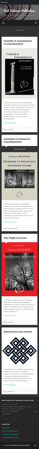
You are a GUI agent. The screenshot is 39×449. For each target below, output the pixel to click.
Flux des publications (10, 431)
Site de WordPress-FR (10, 437)
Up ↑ (35, 445)
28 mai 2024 (9, 322)
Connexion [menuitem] (4, 2)
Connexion (6, 428)
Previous (4, 350)
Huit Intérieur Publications (20, 10)
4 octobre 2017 (10, 391)
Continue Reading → (10, 123)
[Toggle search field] (36, 23)
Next (35, 350)
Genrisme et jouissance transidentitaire (17, 140)
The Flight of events (15, 237)
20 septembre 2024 (11, 228)
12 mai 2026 (9, 129)
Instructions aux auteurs (18, 331)
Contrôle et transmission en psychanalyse (18, 42)
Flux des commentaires (11, 434)
